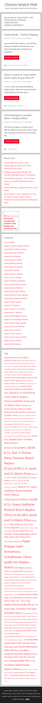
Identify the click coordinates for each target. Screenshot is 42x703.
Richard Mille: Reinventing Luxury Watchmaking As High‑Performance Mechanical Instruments (17, 166)
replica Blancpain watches (14, 253)
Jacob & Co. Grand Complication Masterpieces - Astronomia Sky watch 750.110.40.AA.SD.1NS (17, 484)
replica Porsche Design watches (16, 319)
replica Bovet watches (12, 256)
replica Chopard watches (13, 274)
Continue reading (12, 57)
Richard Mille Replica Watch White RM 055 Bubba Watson (21, 657)
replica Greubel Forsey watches (16, 295)
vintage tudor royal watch (11, 693)
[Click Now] (11, 216)
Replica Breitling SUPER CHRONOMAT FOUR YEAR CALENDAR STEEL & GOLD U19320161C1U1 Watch (20, 591)
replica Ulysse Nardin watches (17, 65)
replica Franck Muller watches (15, 284)
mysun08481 (27, 38)
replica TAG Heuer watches (14, 327)
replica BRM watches (12, 270)
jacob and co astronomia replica (25, 696)
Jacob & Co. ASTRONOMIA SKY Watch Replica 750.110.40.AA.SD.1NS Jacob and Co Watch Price (20, 418)
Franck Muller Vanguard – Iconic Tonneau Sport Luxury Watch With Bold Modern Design (19, 181)
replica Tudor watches (12, 330)
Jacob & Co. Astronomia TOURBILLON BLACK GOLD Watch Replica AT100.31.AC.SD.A (21, 427)
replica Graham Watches (13, 288)
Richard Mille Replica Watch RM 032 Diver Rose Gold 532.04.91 (21, 643)
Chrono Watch (12, 149)
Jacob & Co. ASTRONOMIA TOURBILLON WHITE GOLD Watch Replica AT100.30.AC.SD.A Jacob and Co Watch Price (17, 433)
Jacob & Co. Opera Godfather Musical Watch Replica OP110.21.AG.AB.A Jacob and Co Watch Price (21, 509)
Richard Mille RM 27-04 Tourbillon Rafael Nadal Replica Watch (19, 664)
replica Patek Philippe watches (15, 316)
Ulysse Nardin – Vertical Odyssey (21, 34)
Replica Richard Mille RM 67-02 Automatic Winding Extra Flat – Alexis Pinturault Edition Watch (21, 616)
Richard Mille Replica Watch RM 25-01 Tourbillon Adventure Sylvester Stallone (20, 650)
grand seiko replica (11, 691)
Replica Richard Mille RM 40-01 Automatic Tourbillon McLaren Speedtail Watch (21, 608)
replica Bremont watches (13, 267)
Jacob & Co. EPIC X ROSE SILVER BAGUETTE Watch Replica (21, 477)
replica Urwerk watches (13, 341)
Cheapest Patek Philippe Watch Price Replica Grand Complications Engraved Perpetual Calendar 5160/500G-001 (20, 363)
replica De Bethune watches (14, 281)
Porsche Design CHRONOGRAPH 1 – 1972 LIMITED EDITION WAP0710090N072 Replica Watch (19, 577)
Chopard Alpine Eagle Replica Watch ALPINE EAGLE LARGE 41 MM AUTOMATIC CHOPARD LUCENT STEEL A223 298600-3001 (19, 372)
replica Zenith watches (12, 344)
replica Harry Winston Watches (15, 298)
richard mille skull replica (28, 691)
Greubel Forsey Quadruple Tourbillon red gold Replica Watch (18, 389)
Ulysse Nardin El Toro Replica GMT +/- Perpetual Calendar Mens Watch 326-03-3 (19, 675)
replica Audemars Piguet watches (16, 246)
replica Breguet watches (13, 260)
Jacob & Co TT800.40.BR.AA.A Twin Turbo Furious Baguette (20, 524)
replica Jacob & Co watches (14, 309)
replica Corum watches (13, 277)
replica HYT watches (12, 305)
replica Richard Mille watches (15, 323)
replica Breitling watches (13, 263)
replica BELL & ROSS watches (15, 249)
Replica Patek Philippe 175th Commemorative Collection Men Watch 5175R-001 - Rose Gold (21, 597)
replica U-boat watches (13, 334)
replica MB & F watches (13, 313)
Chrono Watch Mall (21, 4)
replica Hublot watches (15, 106)
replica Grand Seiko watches (14, 291)
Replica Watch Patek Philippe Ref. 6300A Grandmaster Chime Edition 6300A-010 (20, 628)
